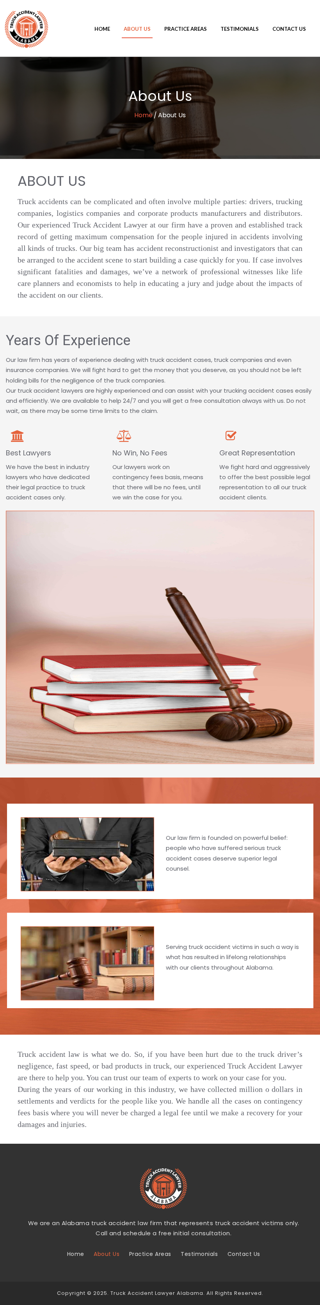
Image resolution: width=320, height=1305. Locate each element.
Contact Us (289, 29)
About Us (137, 29)
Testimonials (239, 29)
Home (102, 29)
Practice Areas (185, 29)
